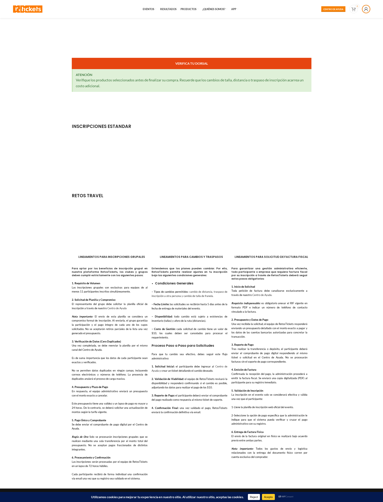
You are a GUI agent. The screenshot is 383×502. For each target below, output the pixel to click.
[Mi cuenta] (366, 9)
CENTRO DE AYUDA (333, 9)
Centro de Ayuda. (262, 295)
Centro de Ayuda (117, 308)
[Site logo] (28, 8)
